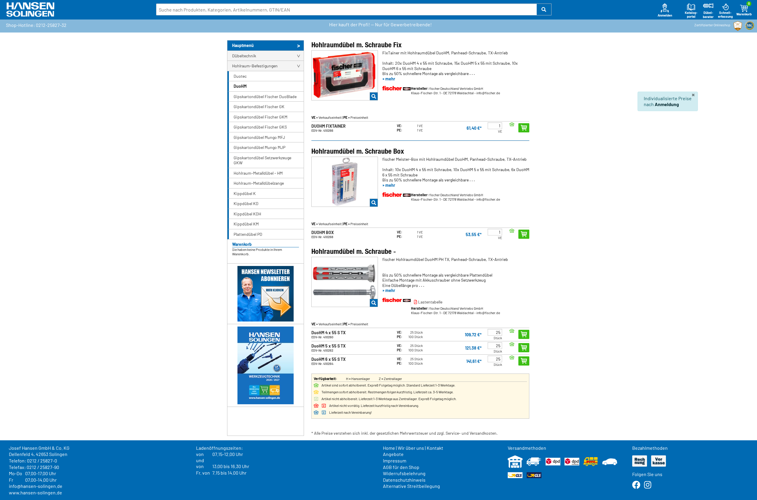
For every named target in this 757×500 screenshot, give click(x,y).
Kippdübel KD (246, 203)
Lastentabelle (429, 301)
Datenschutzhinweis (404, 480)
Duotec (240, 76)
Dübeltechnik (244, 55)
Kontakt (435, 448)
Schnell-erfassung (725, 15)
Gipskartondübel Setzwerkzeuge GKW (262, 160)
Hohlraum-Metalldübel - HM (258, 173)
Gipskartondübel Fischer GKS (260, 126)
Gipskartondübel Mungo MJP (259, 147)
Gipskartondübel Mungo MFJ (259, 137)
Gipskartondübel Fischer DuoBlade (265, 96)
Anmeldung (667, 104)
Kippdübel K (245, 193)
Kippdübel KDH (247, 213)
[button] (544, 9)
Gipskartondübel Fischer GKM (260, 116)
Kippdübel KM (246, 223)
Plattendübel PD (248, 234)
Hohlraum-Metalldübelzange (259, 183)
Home (389, 448)
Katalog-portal (691, 15)
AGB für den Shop (401, 467)
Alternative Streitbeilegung (411, 486)
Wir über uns (411, 448)
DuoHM (240, 86)
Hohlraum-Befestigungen (255, 65)
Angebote (393, 454)
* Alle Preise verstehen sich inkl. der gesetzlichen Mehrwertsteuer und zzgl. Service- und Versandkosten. (404, 433)
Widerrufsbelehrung (404, 473)
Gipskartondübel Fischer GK (259, 106)
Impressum (394, 460)
